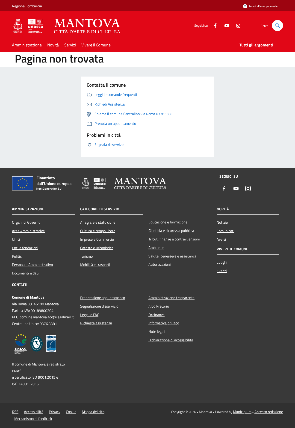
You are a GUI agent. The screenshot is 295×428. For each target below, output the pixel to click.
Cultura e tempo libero (97, 231)
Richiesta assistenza (96, 323)
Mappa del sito (93, 411)
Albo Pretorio (158, 306)
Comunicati (225, 231)
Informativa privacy (163, 323)
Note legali (156, 331)
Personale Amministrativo (32, 264)
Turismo (86, 256)
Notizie (222, 222)
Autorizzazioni (159, 264)
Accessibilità (33, 411)
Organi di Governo (26, 222)
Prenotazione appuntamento (102, 297)
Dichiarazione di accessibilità (170, 340)
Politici (17, 256)
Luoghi (222, 262)
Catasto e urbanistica (96, 248)
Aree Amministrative (28, 231)
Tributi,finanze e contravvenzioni (174, 239)
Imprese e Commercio (97, 239)
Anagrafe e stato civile (97, 222)
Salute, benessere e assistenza (172, 256)
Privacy (54, 411)
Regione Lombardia (27, 6)
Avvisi (221, 239)
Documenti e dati (25, 273)
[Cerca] (277, 25)
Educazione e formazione (167, 222)
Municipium (242, 411)
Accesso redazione (268, 411)
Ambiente (156, 247)
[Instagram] (236, 25)
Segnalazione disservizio (99, 306)
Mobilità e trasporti (95, 264)
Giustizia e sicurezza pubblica (171, 230)
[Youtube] (225, 25)
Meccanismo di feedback (33, 418)
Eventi (222, 271)
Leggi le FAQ (90, 314)
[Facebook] (213, 25)
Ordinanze (156, 314)
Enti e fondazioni (25, 248)
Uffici (16, 239)
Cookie (71, 411)
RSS (15, 411)
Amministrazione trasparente (171, 297)
